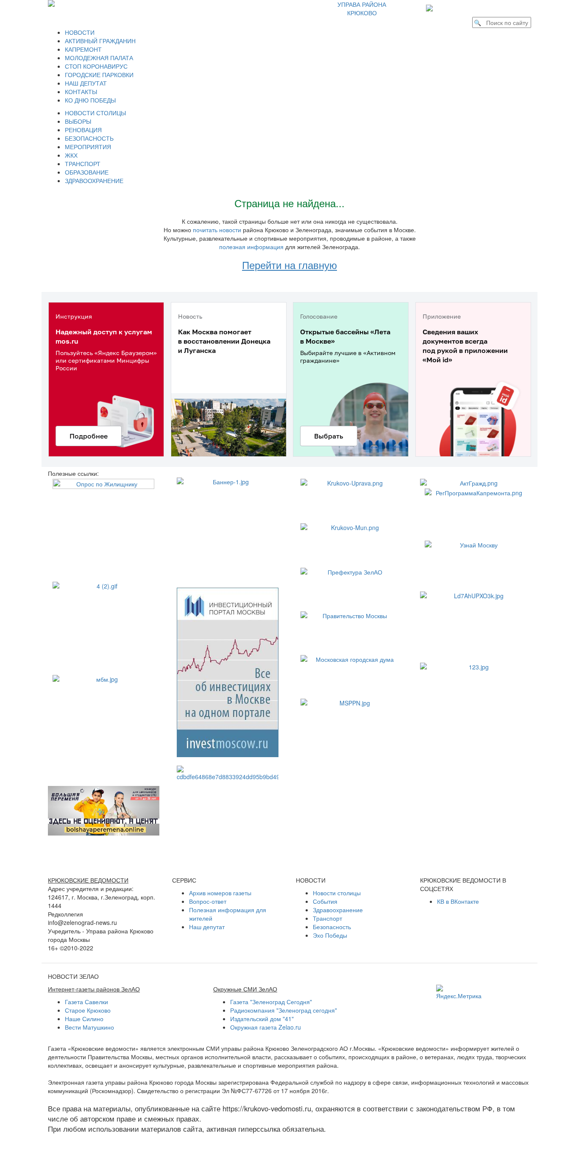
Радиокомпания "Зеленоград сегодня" (283, 1010)
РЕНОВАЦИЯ (83, 129)
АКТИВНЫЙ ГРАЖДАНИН (100, 40)
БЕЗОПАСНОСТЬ (89, 138)
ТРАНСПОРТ (82, 163)
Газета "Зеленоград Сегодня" (271, 1001)
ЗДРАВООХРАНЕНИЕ (94, 180)
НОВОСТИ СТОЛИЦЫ (95, 112)
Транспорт (327, 918)
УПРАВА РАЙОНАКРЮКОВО (361, 8)
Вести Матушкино (89, 1027)
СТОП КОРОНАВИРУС (96, 66)
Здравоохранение (338, 909)
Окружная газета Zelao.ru (265, 1027)
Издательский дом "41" (262, 1018)
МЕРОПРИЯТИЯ (88, 146)
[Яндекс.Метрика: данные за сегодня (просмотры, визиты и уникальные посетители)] (459, 992)
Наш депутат (207, 926)
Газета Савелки (86, 1001)
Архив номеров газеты (220, 892)
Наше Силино (84, 1018)
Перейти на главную (289, 264)
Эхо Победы (330, 935)
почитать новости (217, 229)
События (325, 901)
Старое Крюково (88, 1010)
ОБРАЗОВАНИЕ (87, 172)
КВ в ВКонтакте (458, 901)
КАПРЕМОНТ (83, 49)
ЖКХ (71, 155)
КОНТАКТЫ (81, 91)
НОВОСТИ (80, 32)
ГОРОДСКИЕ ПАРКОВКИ (99, 74)
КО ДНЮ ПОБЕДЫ (90, 100)
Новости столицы (337, 892)
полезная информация (251, 246)
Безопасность (332, 926)
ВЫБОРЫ (78, 121)
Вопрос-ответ (207, 901)
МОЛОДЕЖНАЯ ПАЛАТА (99, 57)
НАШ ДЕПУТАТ (86, 83)
